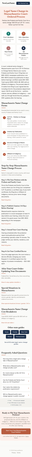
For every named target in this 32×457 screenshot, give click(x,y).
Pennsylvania (20, 337)
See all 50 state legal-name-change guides (16, 343)
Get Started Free (23, 3)
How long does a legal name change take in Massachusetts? (14, 360)
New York (24, 332)
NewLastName (8, 3)
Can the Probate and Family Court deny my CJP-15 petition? (14, 381)
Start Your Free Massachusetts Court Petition (16, 431)
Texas (6, 332)
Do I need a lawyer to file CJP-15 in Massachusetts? (14, 374)
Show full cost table (7, 322)
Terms (27, 436)
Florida (15, 332)
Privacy (16, 438)
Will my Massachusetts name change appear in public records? (14, 395)
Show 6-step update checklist (10, 282)
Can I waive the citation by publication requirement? (11, 388)
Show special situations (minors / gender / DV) (15, 303)
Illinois (10, 337)
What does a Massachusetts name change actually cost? (14, 367)
